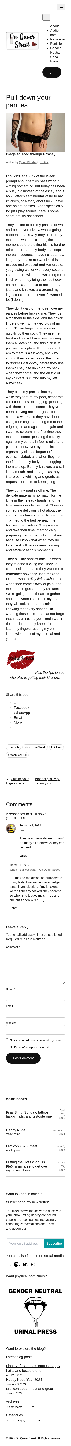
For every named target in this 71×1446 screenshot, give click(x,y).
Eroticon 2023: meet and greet (21, 1148)
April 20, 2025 (62, 1114)
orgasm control (17, 754)
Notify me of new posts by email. (30, 1047)
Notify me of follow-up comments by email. (36, 1040)
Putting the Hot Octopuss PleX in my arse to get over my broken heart (27, 1166)
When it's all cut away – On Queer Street (35, 869)
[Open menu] (61, 7)
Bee (22, 830)
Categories (14, 1415)
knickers (56, 747)
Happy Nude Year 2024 (15, 1132)
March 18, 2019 (19, 864)
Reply (23, 855)
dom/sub (13, 747)
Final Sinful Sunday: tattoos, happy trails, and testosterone (29, 1114)
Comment (13, 946)
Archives (12, 1401)
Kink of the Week (35, 747)
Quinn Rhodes (28, 162)
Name (10, 989)
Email (10, 1005)
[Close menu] (46, 17)
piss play (18, 211)
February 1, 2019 (30, 825)
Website (11, 1022)
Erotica (44, 162)
